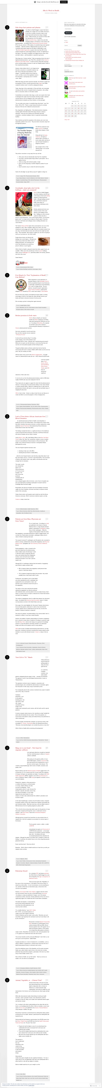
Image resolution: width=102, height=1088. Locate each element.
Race (38, 974)
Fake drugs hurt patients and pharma (27, 27)
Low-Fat (36, 1078)
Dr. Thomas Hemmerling (27, 723)
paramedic (46, 873)
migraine (47, 754)
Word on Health (30, 309)
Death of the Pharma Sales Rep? (72, 51)
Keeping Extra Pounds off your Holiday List (74, 60)
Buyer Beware (23, 178)
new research (23, 891)
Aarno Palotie (23, 861)
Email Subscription (69, 22)
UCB (48, 368)
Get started (63, 2)
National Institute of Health (34, 770)
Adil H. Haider (32, 910)
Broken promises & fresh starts (25, 315)
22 (72, 113)
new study (22, 1007)
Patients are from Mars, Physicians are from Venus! (28, 520)
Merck (46, 363)
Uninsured (42, 974)
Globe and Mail (24, 225)
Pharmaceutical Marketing (25, 408)
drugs (21, 176)
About (66, 42)
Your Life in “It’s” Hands (23, 657)
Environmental (23, 267)
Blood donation (23, 509)
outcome (45, 893)
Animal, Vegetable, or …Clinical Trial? (28, 980)
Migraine (22, 858)
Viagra (40, 83)
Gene (34, 861)
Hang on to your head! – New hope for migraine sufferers (28, 749)
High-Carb (27, 1078)
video (29, 286)
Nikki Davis (71, 78)
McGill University (27, 740)
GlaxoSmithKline (45, 364)
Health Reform (23, 305)
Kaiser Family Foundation (34, 289)
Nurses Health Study (43, 1078)
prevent (41, 250)
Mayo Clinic (22, 622)
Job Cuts (33, 406)
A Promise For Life (20, 334)
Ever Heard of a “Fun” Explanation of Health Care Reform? (30, 276)
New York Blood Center (27, 513)
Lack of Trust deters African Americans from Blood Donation (30, 417)
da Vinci (21, 740)
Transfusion (26, 425)
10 (78, 108)
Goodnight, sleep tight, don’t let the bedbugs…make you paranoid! (27, 189)
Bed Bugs (25, 269)
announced (43, 760)
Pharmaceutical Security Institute (39, 43)
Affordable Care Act (44, 281)
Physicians (33, 404)
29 (72, 116)
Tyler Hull (71, 82)
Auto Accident (38, 970)
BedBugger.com (26, 252)
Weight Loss (19, 1080)
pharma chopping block (37, 354)
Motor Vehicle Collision (41, 972)
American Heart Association (33, 600)
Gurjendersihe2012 (73, 86)
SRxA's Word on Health (51, 10)
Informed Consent (24, 643)
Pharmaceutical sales (36, 408)
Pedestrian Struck (32, 974)
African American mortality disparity (27, 970)
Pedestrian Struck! (21, 871)
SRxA (38, 176)
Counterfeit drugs (33, 40)
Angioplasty (34, 647)
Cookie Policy (31, 1085)
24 (78, 113)
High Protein (22, 1078)
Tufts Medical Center (20, 651)
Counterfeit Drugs (24, 180)
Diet (21, 1074)
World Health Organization (24, 50)
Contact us (17, 499)
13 (65, 110)
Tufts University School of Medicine (38, 543)
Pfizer (42, 366)
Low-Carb (32, 1078)
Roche (45, 366)
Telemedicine (26, 737)
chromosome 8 (29, 861)
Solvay (17, 328)
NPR (29, 291)
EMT (37, 873)
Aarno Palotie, (26, 812)
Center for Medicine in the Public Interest (35, 178)
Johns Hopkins (32, 891)
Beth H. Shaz (22, 437)
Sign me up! (68, 32)
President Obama (20, 309)
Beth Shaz (30, 511)
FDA (24, 176)
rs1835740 (31, 825)
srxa (70, 91)
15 (72, 110)
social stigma (35, 269)
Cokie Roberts (44, 291)
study (21, 425)
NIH (43, 863)
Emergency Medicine (25, 968)
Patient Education (32, 643)
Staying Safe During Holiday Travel (73, 52)
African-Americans (24, 511)
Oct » (68, 119)
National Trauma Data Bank (22, 974)
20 (65, 113)
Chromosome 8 (45, 829)
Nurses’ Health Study (22, 1021)
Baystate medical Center (26, 649)
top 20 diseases (42, 775)
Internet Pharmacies (35, 180)
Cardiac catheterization (37, 649)
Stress (31, 267)
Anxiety (21, 269)
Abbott (36, 319)
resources (40, 128)
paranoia (30, 269)
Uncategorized (19, 645)
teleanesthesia (34, 740)
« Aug (65, 119)
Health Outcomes (31, 509)
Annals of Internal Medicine (41, 1007)
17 (78, 110)
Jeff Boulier (71, 95)
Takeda (42, 368)
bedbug (48, 195)
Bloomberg (40, 323)
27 (65, 116)
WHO (28, 182)
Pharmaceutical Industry (31, 176)
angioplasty (43, 528)
